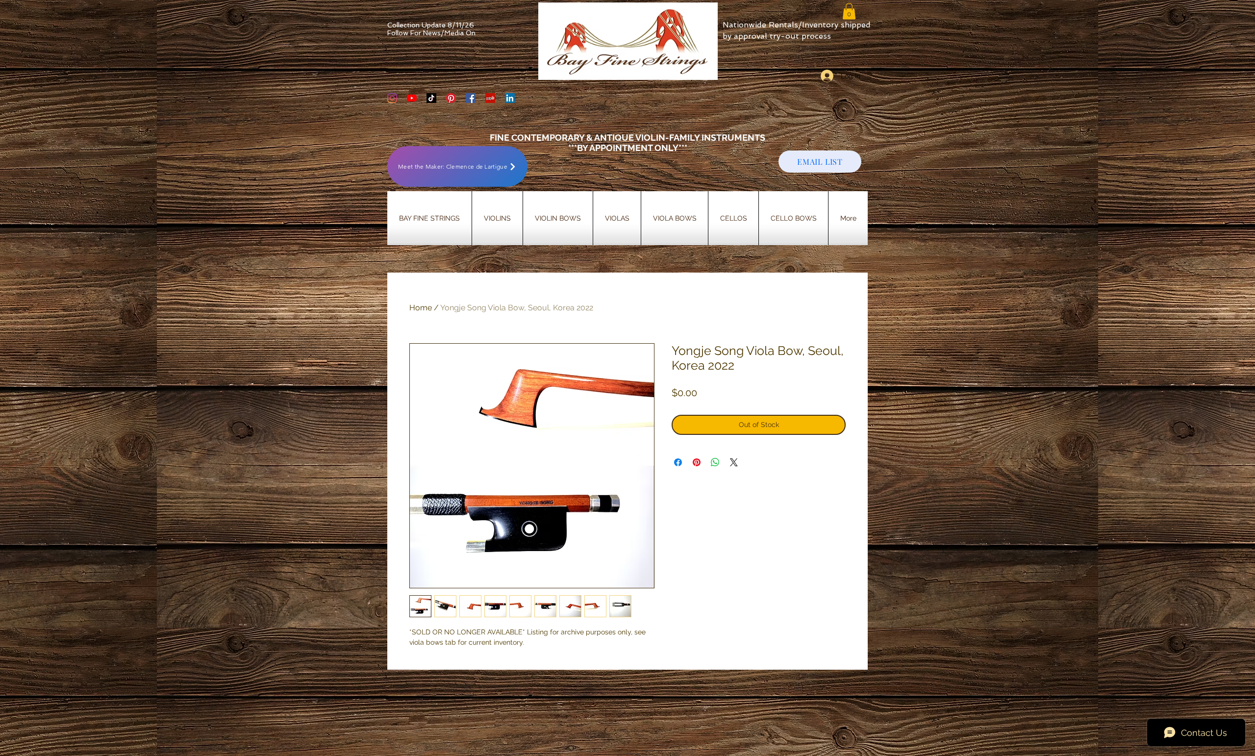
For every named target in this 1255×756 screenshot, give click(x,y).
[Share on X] (734, 462)
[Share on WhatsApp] (715, 462)
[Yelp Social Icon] (490, 98)
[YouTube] (412, 98)
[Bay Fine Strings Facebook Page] (471, 98)
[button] (849, 11)
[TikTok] (431, 98)
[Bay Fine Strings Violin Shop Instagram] (392, 98)
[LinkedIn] (510, 98)
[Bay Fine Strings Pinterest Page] (451, 98)
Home (420, 307)
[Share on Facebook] (678, 462)
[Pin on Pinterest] (697, 462)
